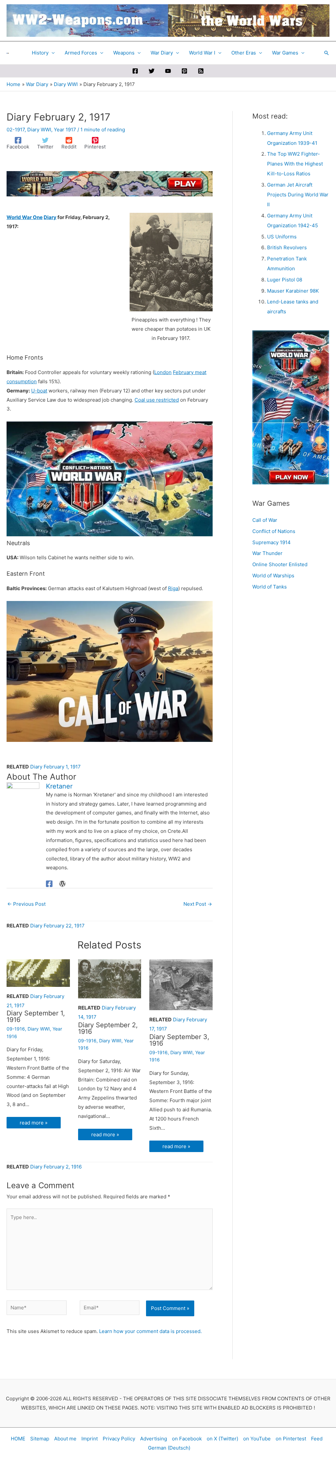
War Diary (162, 53)
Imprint (89, 1438)
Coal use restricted (157, 400)
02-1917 (16, 129)
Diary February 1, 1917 (55, 767)
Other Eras (243, 53)
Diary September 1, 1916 (36, 1016)
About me (65, 1438)
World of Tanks (269, 587)
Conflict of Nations (273, 531)
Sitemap (39, 1438)
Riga (173, 588)
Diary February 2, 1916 (56, 1167)
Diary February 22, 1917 (57, 925)
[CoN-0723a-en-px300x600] (290, 407)
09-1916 (16, 1029)
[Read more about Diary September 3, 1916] (181, 984)
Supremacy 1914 (271, 542)
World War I (202, 53)
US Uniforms (282, 236)
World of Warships (273, 575)
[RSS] (201, 71)
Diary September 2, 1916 (108, 1028)
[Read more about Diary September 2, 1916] (109, 978)
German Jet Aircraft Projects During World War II (297, 195)
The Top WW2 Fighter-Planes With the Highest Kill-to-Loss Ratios (295, 164)
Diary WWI (39, 129)
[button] (326, 53)
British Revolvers (287, 247)
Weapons (124, 53)
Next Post (197, 904)
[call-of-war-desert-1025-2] (110, 671)
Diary (50, 217)
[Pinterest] (184, 71)
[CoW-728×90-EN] (110, 183)
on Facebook (187, 1438)
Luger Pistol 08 (284, 280)
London (163, 372)
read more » (34, 1123)
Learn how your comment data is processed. (150, 1331)
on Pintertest (291, 1438)
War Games (285, 53)
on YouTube (257, 1438)
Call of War (264, 520)
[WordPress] (62, 883)
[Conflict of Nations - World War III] (110, 478)
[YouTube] (168, 71)
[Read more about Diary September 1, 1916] (38, 972)
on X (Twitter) (222, 1438)
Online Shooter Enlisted (279, 564)
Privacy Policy (119, 1438)
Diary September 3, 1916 (179, 1040)
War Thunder (267, 553)
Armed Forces (81, 53)
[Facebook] (135, 71)
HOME (18, 1438)
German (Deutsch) (169, 1448)
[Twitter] (151, 71)
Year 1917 (65, 129)
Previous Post (26, 904)
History (40, 53)
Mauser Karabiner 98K (293, 291)
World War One (25, 217)
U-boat (39, 391)
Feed (317, 1438)
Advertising (153, 1438)
